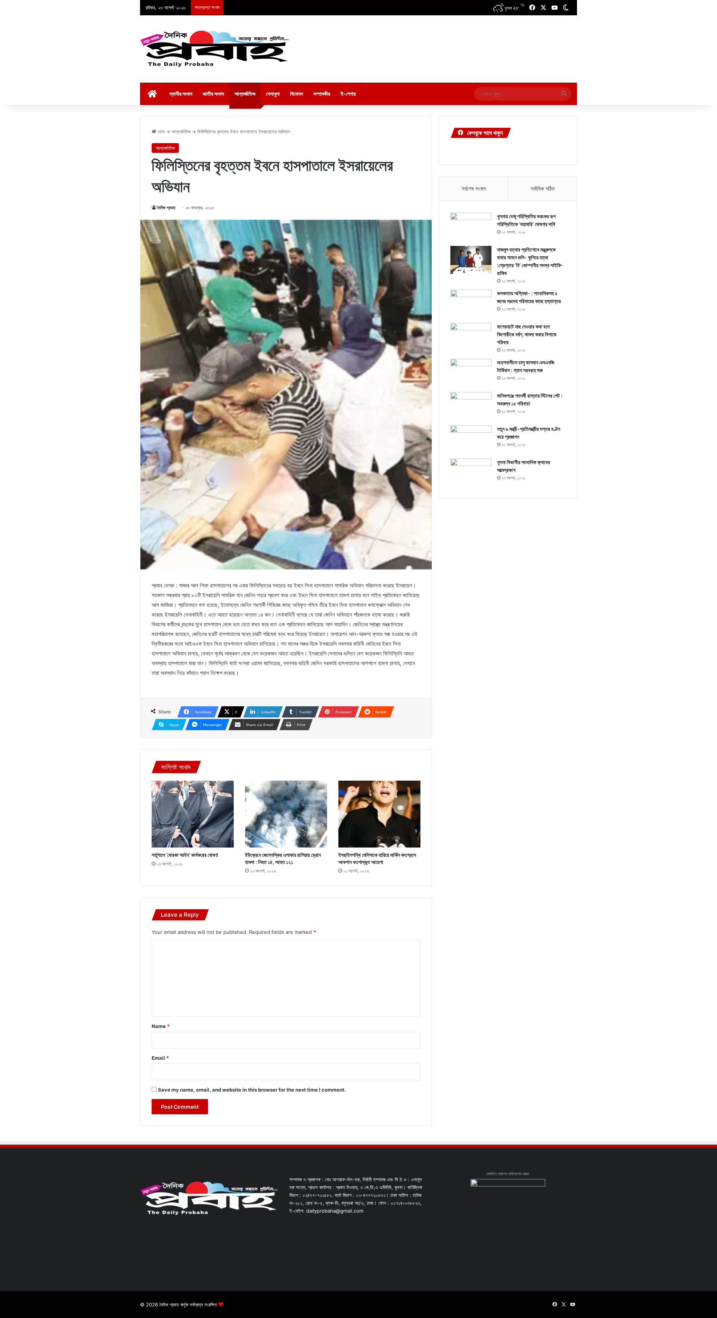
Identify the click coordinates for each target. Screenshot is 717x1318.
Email (160, 1058)
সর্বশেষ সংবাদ (474, 188)
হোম (160, 132)
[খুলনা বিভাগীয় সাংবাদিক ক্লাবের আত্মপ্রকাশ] (470, 473)
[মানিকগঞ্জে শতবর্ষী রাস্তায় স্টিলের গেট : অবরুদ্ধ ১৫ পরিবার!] (470, 406)
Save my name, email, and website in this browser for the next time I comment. (252, 1090)
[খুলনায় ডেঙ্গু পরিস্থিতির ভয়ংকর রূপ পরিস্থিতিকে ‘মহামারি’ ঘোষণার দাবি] (470, 227)
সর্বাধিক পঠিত (543, 188)
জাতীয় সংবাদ (213, 93)
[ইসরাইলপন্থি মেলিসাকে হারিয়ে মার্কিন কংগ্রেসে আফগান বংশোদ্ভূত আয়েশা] (379, 814)
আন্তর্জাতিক (245, 93)
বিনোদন (296, 93)
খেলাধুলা (273, 93)
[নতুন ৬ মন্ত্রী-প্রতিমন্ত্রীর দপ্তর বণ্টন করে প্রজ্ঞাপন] (470, 439)
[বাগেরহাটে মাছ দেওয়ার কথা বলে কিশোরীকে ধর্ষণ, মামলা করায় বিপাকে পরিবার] (470, 337)
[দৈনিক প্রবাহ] (214, 49)
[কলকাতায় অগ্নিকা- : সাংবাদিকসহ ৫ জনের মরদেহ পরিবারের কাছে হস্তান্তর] (470, 304)
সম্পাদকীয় (321, 93)
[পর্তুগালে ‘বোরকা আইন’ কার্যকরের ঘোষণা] (193, 814)
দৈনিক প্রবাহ (166, 207)
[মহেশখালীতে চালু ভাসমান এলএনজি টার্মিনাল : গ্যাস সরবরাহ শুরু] (470, 373)
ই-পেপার (348, 93)
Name (161, 1026)
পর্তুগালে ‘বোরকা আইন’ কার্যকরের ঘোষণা (185, 855)
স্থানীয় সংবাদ (181, 93)
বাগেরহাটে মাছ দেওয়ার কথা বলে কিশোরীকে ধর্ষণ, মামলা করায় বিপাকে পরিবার (526, 334)
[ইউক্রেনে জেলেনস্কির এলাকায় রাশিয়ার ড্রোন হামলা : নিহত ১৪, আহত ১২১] (286, 814)
